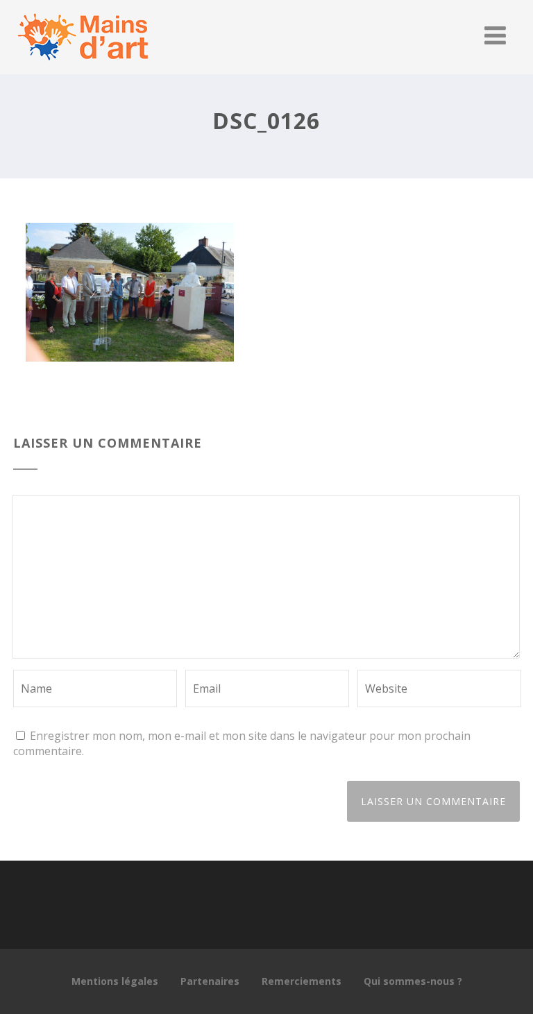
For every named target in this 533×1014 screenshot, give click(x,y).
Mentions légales (114, 981)
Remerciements (301, 981)
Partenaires (209, 981)
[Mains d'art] (82, 66)
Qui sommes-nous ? (413, 981)
